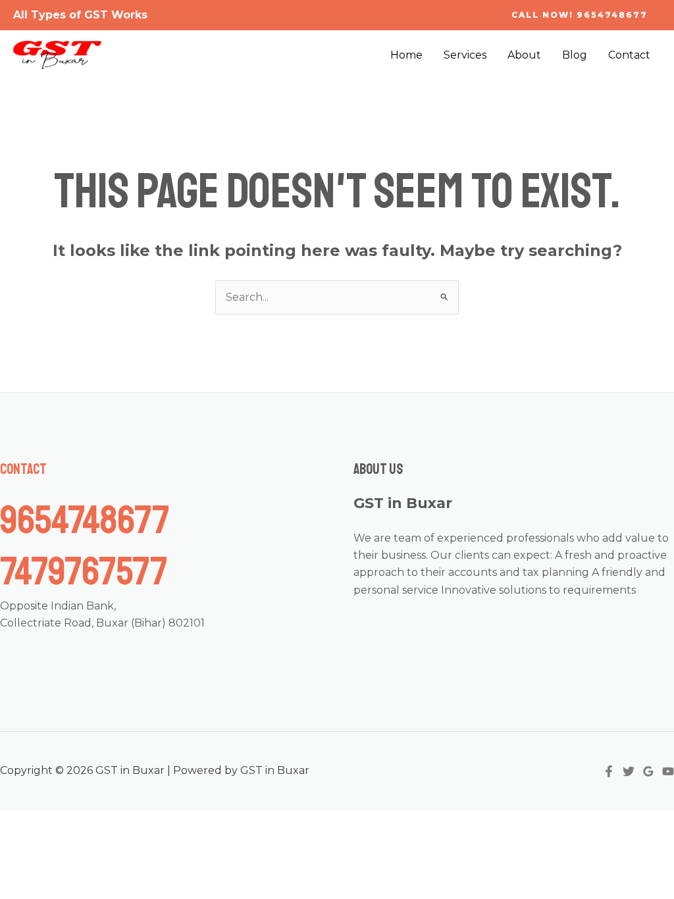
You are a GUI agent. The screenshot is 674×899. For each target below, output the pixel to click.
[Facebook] (609, 771)
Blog (574, 55)
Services (465, 55)
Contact (629, 55)
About (524, 55)
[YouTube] (668, 771)
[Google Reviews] (648, 771)
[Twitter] (629, 771)
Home (406, 55)
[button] (579, 15)
